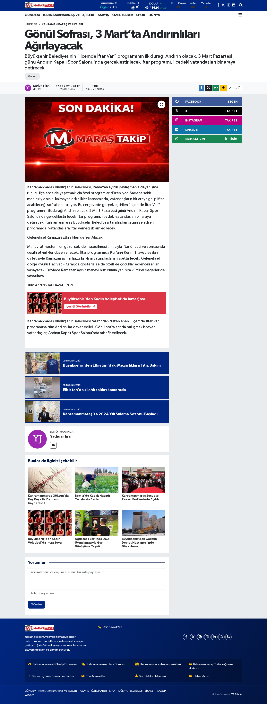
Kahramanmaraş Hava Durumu (106, 664)
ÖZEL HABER (122, 15)
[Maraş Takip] (39, 5)
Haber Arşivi (201, 676)
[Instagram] (207, 637)
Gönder (36, 604)
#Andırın (32, 76)
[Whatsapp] (221, 637)
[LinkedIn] (214, 637)
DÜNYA (154, 15)
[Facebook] (186, 637)
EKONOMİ (136, 690)
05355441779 (112, 627)
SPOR (140, 15)
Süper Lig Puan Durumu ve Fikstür (53, 676)
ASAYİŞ (103, 15)
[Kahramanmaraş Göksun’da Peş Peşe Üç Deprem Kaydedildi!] (50, 479)
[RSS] (228, 637)
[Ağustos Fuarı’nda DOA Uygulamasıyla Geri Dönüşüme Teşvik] (96, 523)
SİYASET (150, 690)
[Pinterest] (200, 637)
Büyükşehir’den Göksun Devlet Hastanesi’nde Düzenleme (139, 542)
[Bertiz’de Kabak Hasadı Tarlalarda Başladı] (96, 479)
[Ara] (240, 5)
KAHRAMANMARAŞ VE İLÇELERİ (68, 15)
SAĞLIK (161, 690)
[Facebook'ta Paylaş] (201, 88)
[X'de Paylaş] (208, 88)
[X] (193, 637)
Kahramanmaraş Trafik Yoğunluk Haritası (211, 666)
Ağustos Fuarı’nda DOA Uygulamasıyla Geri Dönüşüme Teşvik (92, 542)
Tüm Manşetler (95, 676)
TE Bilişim (236, 694)
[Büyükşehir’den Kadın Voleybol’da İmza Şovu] (50, 523)
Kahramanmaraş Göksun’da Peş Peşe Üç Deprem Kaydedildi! (48, 499)
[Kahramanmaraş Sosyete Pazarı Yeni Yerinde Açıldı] (143, 479)
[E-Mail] (53, 445)
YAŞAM (29, 695)
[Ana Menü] (240, 15)
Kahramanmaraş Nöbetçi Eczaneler (55, 664)
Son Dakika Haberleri (152, 676)
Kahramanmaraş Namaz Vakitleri (161, 664)
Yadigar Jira (60, 436)
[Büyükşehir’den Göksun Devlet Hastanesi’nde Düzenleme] (143, 523)
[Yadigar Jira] (37, 439)
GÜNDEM (32, 15)
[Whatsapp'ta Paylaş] (215, 88)
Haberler (31, 24)
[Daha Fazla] (223, 88)
